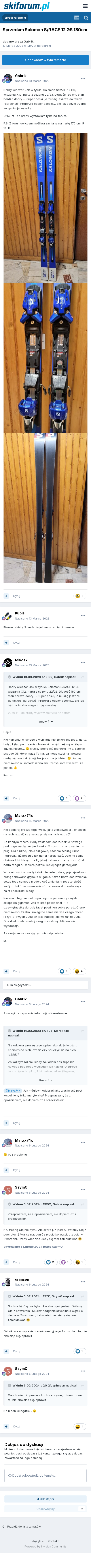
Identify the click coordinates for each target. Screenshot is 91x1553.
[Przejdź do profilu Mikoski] (8, 662)
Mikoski (21, 660)
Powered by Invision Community (45, 1546)
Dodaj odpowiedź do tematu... (33, 1475)
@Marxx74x (13, 1090)
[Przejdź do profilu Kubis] (8, 616)
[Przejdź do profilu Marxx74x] (8, 818)
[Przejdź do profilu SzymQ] (8, 1190)
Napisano (32, 81)
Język (37, 1541)
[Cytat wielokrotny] (6, 596)
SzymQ (21, 1187)
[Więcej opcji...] (83, 78)
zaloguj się (59, 1453)
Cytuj (16, 596)
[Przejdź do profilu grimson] (8, 1282)
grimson (22, 1279)
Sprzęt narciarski (39, 45)
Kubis (20, 613)
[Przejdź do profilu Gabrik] (8, 78)
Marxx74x (24, 815)
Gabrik (29, 41)
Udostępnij (47, 1499)
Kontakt (53, 1541)
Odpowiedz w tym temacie (45, 60)
